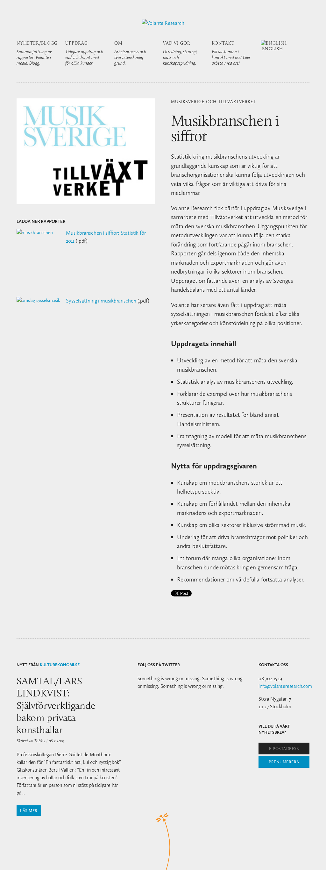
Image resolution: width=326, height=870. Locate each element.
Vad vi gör (180, 53)
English (272, 49)
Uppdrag (84, 53)
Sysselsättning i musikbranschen (101, 300)
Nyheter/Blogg (37, 53)
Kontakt (231, 53)
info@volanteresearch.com (285, 686)
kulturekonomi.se (60, 664)
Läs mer (29, 810)
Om (130, 53)
